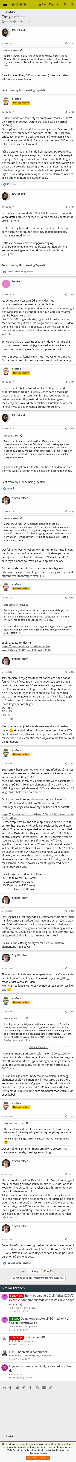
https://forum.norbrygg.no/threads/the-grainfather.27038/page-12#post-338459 (27, 648)
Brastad (8, 22)
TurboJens (14, 1308)
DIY (21, 1374)
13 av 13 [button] (48, 1271)
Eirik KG (13, 1341)
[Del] (66, 43)
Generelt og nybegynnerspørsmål (38, 1355)
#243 (71, 207)
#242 (71, 112)
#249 (71, 672)
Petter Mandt (15, 1355)
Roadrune (13, 1374)
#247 (71, 511)
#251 (71, 911)
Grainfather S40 (34, 1337)
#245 (71, 382)
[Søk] (71, 4)
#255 (71, 1174)
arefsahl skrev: (11, 50)
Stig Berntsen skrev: (14, 604)
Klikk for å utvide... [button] (38, 1047)
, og (20, 272)
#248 (71, 598)
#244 (71, 295)
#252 (71, 968)
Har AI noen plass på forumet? (28, 1352)
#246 (71, 429)
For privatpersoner (28, 1308)
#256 (71, 1239)
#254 (71, 1116)
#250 (71, 764)
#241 (71, 43)
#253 (71, 1012)
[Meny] (5, 4)
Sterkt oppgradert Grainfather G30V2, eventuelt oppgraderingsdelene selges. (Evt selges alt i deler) (41, 1300)
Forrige (35, 1272)
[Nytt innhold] (64, 4)
